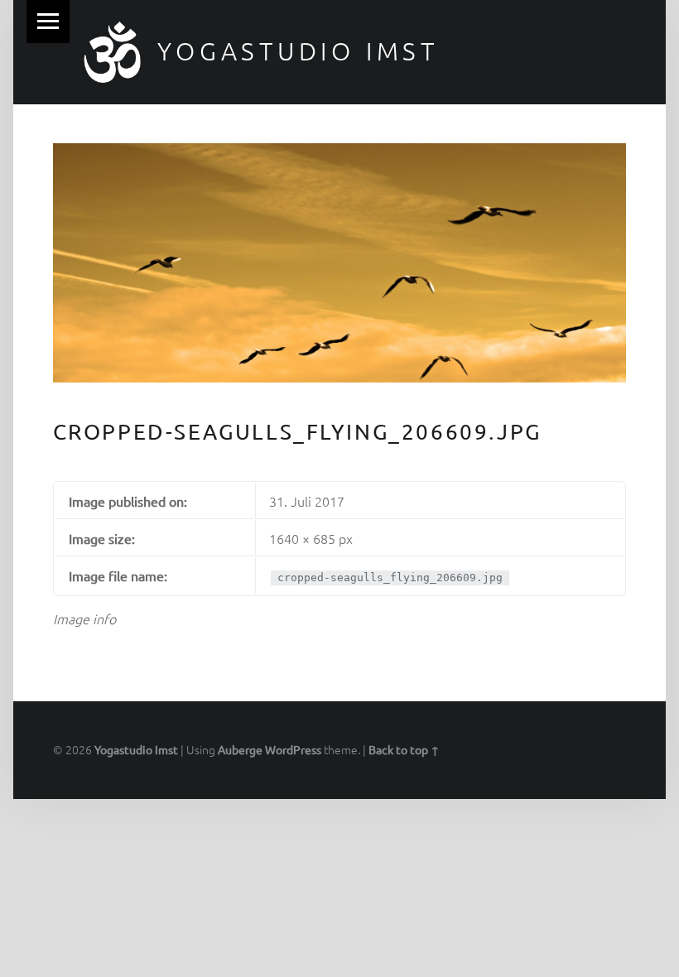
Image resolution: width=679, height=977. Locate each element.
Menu (48, 21)
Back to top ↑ (404, 749)
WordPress (293, 749)
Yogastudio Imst (298, 51)
